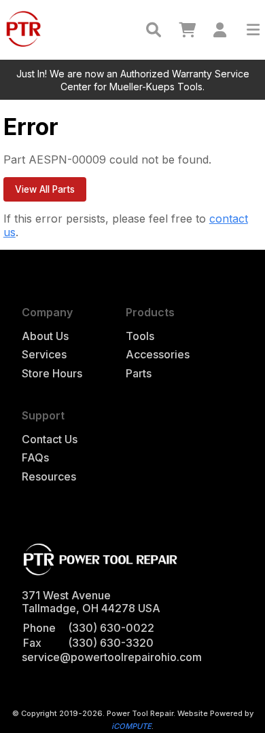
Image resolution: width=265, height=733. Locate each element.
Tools (140, 336)
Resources (49, 476)
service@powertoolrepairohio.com (112, 657)
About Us (45, 336)
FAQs (35, 457)
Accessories (158, 354)
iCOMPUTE (131, 726)
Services (44, 354)
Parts (139, 373)
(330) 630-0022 (111, 628)
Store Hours (52, 373)
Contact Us (49, 439)
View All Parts (45, 189)
